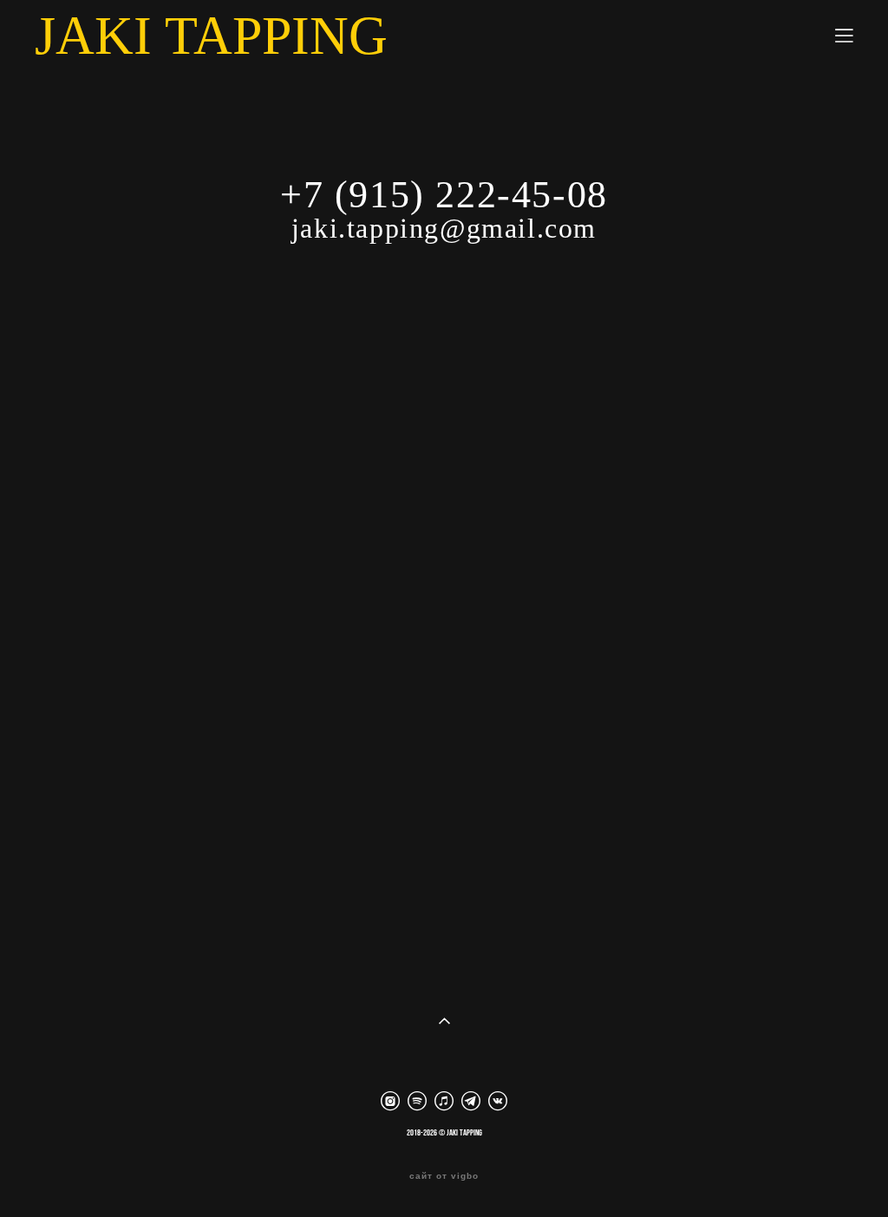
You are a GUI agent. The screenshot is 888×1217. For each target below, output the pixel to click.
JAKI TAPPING (211, 35)
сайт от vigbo (444, 1176)
